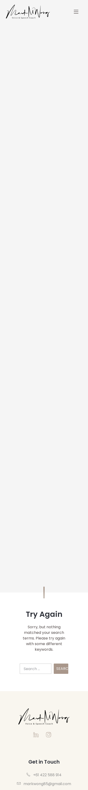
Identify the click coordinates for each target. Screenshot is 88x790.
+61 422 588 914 (46, 775)
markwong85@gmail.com (47, 783)
